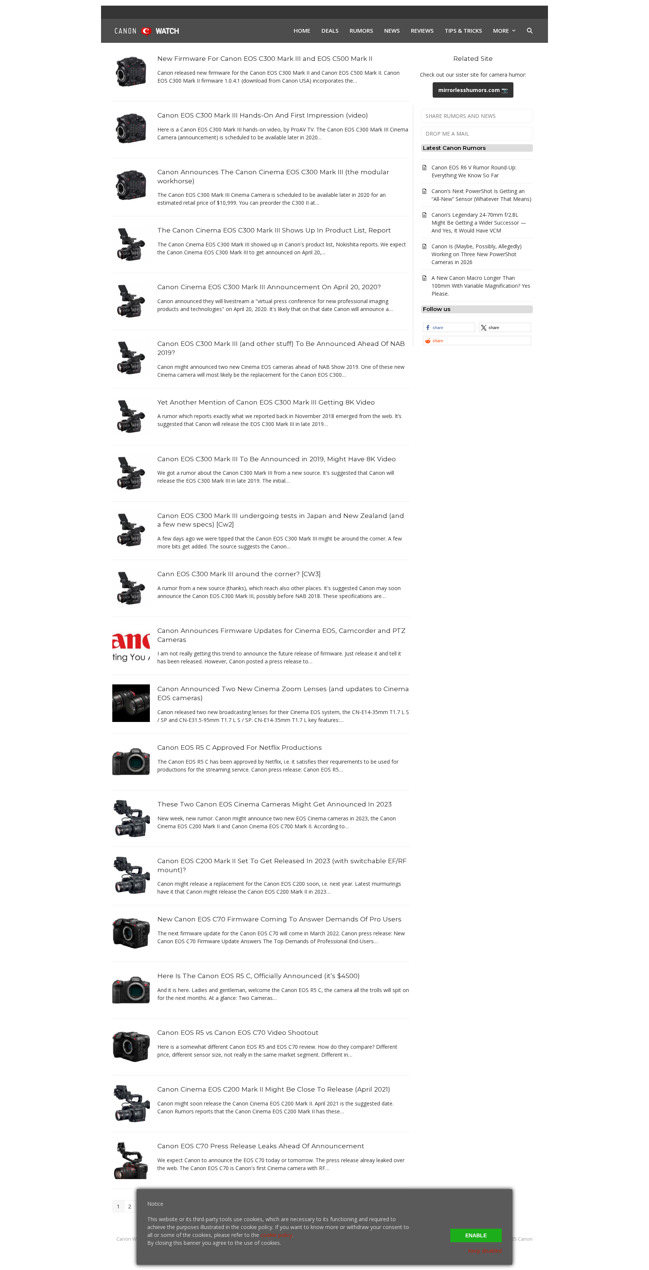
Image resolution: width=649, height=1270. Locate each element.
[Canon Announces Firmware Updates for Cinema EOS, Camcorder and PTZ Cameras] (131, 644)
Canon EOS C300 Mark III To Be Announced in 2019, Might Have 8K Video (276, 459)
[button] (529, 30)
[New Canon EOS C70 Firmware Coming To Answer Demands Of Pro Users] (131, 932)
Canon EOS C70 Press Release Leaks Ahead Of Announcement (260, 1146)
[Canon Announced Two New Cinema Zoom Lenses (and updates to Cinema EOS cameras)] (131, 702)
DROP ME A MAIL (447, 133)
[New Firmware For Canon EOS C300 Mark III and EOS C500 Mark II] (131, 72)
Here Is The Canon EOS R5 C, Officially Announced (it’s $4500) (258, 976)
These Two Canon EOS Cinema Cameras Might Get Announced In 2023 (274, 804)
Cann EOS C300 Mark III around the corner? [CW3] (239, 574)
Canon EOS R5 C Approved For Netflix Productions (239, 747)
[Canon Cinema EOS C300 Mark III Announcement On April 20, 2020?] (131, 300)
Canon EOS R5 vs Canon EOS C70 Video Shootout (237, 1032)
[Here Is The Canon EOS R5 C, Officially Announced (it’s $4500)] (131, 989)
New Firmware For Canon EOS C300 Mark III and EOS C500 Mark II (265, 58)
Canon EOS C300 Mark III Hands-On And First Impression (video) (262, 115)
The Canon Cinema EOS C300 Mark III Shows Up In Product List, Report (274, 230)
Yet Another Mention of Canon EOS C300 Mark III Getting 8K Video (266, 402)
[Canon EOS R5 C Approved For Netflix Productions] (131, 761)
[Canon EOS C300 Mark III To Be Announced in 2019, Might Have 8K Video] (131, 472)
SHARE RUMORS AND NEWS (461, 115)
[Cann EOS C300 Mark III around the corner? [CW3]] (131, 587)
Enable (476, 1235)
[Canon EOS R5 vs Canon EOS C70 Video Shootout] (131, 1046)
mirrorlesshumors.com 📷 (473, 90)
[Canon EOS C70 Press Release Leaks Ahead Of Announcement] (131, 1159)
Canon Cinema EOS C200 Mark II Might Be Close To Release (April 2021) (273, 1089)
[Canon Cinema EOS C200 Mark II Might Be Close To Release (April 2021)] (131, 1103)
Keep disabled (485, 1250)
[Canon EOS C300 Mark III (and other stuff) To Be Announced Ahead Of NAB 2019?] (131, 357)
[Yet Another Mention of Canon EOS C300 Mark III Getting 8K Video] (131, 415)
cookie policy (276, 1234)
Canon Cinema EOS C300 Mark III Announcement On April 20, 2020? (269, 287)
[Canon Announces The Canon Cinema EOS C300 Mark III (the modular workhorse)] (131, 185)
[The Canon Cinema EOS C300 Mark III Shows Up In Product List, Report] (131, 244)
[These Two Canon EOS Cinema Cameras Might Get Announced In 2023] (131, 817)
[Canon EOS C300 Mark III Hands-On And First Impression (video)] (131, 129)
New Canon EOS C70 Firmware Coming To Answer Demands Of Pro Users (279, 919)
